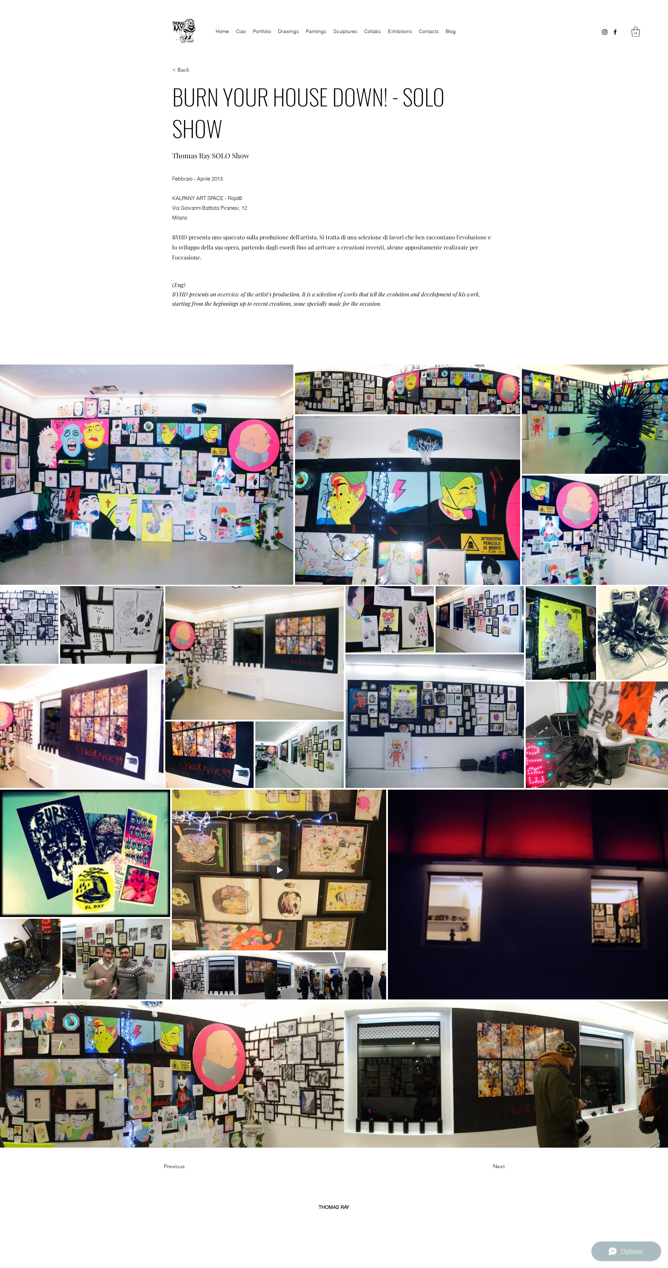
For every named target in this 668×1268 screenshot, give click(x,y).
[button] (635, 32)
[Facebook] (615, 32)
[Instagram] (604, 32)
